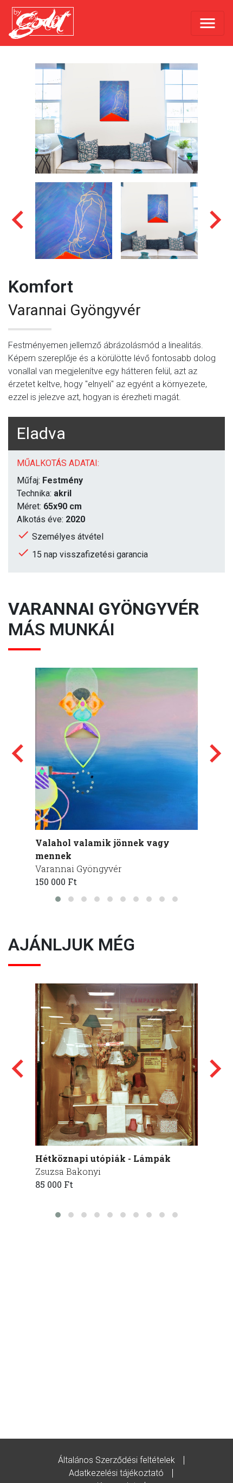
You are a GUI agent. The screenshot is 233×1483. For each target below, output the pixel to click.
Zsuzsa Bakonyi (68, 1171)
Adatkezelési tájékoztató (116, 1473)
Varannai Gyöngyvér (74, 310)
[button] (57, 899)
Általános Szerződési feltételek (116, 1460)
